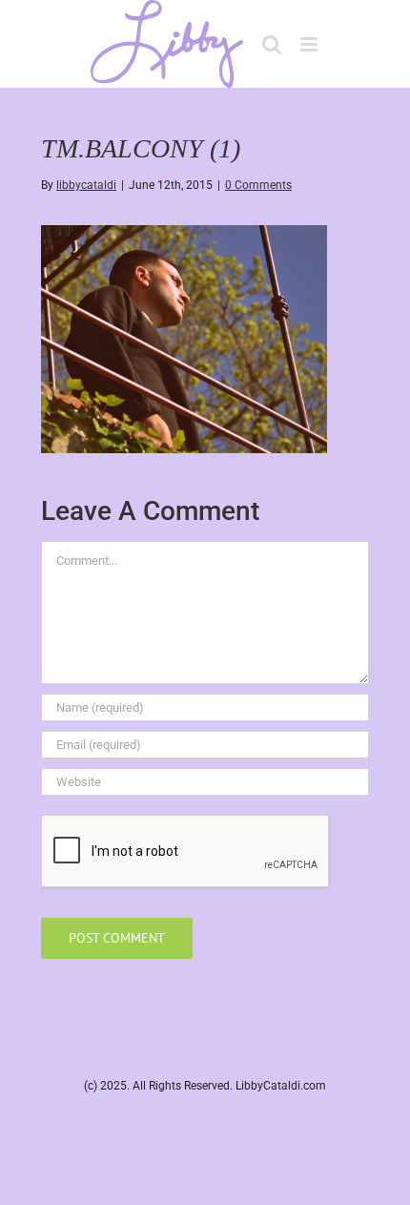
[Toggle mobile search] (271, 44)
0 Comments (258, 185)
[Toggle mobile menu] (310, 44)
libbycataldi (86, 185)
